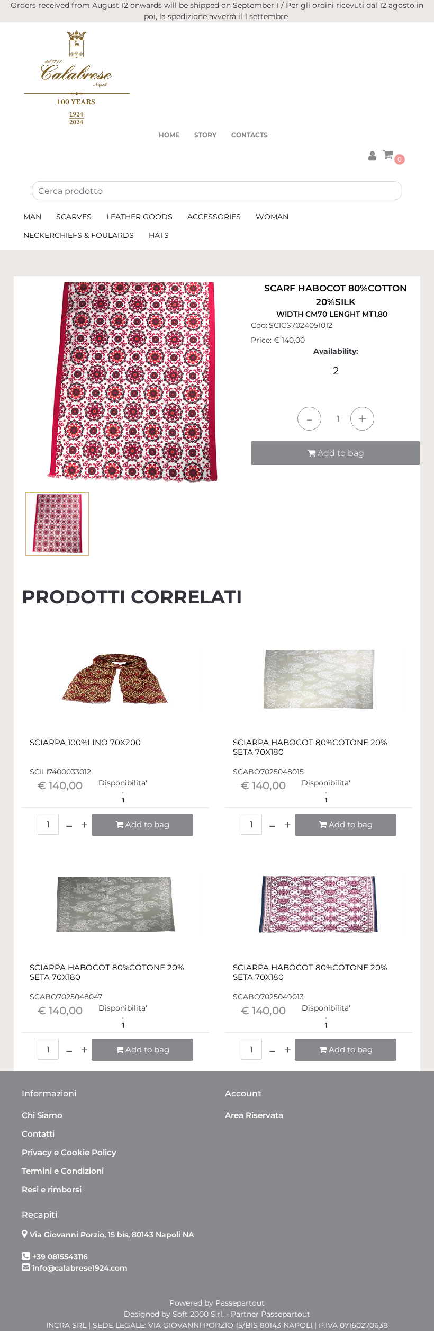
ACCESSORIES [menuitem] (214, 216)
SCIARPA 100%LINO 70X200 (85, 742)
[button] (132, 382)
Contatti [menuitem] (38, 1134)
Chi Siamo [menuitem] (42, 1115)
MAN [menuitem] (32, 216)
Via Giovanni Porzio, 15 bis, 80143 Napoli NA (112, 1234)
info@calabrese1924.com (80, 1268)
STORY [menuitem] (205, 135)
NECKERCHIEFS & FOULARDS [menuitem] (78, 235)
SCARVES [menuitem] (74, 216)
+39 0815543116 (60, 1257)
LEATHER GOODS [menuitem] (139, 216)
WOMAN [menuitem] (272, 216)
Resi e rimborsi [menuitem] (52, 1189)
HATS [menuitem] (159, 235)
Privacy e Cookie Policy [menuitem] (69, 1152)
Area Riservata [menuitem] (254, 1115)
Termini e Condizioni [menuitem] (63, 1171)
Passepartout (240, 1303)
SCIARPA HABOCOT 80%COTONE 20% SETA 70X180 (310, 747)
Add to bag (339, 453)
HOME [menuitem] (169, 135)
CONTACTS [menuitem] (249, 135)
